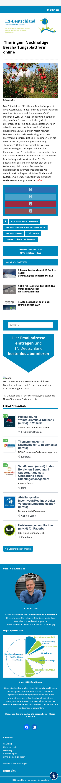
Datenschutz (43, 780)
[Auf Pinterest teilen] (30, 204)
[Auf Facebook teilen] (30, 190)
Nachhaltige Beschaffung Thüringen (25, 227)
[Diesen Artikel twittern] (30, 197)
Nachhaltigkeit (13, 233)
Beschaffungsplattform (24, 221)
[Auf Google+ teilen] (30, 211)
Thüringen (33, 233)
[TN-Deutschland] (30, 25)
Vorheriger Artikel (30, 249)
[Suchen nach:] (30, 325)
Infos (39, 180)
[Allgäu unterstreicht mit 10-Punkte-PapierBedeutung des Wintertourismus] (9, 276)
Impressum (32, 780)
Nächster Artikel (30, 252)
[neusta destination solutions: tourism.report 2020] (9, 308)
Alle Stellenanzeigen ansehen (18, 549)
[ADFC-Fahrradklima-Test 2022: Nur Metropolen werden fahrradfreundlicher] (9, 292)
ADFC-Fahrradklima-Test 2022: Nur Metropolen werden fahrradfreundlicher (36, 288)
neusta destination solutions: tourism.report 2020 (34, 303)
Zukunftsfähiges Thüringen (20, 239)
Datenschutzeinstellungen (15, 763)
